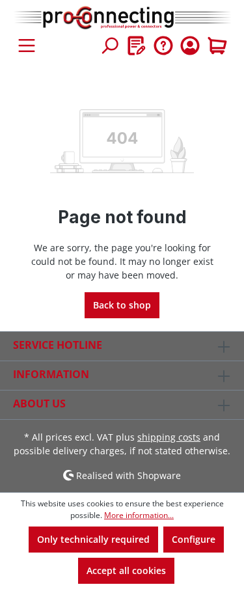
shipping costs (168, 437)
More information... (139, 515)
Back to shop (122, 305)
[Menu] (26, 45)
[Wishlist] (136, 45)
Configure (193, 539)
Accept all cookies (126, 570)
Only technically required (93, 539)
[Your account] (190, 45)
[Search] (109, 45)
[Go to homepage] (122, 18)
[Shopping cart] (217, 45)
